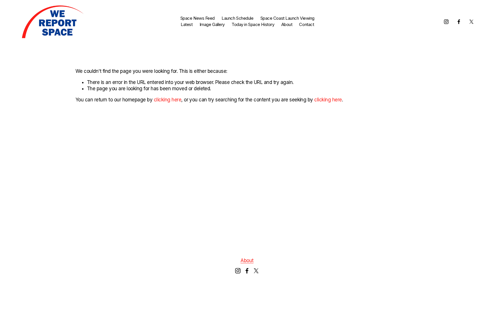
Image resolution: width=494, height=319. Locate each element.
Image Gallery (212, 24)
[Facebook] (459, 22)
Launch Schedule (237, 18)
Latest (186, 24)
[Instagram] (446, 22)
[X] (471, 22)
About (286, 24)
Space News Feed (197, 18)
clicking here (167, 100)
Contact (306, 24)
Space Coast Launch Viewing (287, 18)
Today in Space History (253, 24)
